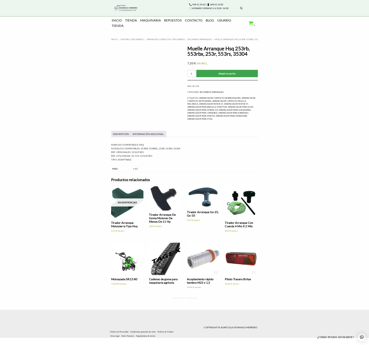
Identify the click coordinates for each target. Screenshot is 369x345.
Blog (210, 20)
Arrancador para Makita (201, 116)
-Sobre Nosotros (127, 336)
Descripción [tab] (121, 134)
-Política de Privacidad (119, 332)
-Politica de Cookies (165, 332)
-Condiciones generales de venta (143, 332)
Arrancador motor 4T (236, 104)
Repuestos (173, 20)
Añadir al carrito (227, 73)
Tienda (131, 20)
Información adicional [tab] (148, 134)
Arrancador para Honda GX (202, 110)
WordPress (43, 341)
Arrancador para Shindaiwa (231, 116)
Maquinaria (150, 20)
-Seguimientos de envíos (145, 336)
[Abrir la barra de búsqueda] (241, 8)
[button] (361, 337)
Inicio (117, 20)
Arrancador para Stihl (200, 119)
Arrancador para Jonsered (202, 113)
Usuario (224, 20)
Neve (5, 341)
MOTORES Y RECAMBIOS (132, 39)
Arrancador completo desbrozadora (220, 98)
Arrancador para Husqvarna (235, 110)
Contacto (194, 20)
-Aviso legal (114, 336)
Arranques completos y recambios (166, 39)
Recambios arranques (200, 39)
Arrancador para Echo (240, 107)
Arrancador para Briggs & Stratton (207, 107)
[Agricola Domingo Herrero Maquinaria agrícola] (125, 8)
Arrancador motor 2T (211, 104)
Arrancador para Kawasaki (233, 113)
